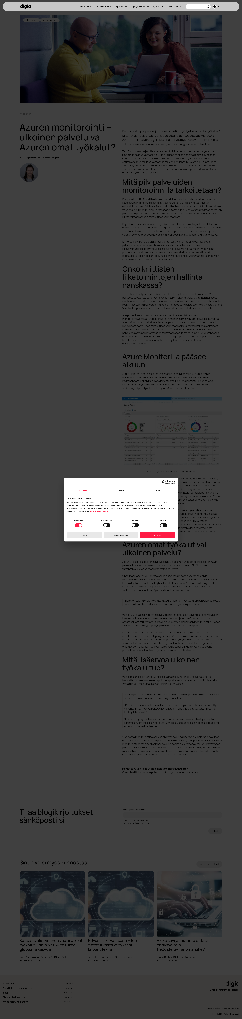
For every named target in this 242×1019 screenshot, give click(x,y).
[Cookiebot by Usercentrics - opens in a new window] (164, 482)
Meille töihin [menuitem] (172, 6)
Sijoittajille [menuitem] (158, 6)
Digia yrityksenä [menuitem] (138, 6)
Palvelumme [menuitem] (85, 6)
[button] (208, 7)
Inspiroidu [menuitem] (119, 6)
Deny (85, 535)
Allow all (157, 535)
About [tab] (159, 490)
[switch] (106, 525)
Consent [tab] (83, 490)
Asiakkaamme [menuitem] (104, 6)
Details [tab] (121, 490)
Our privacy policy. (99, 511)
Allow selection (121, 535)
